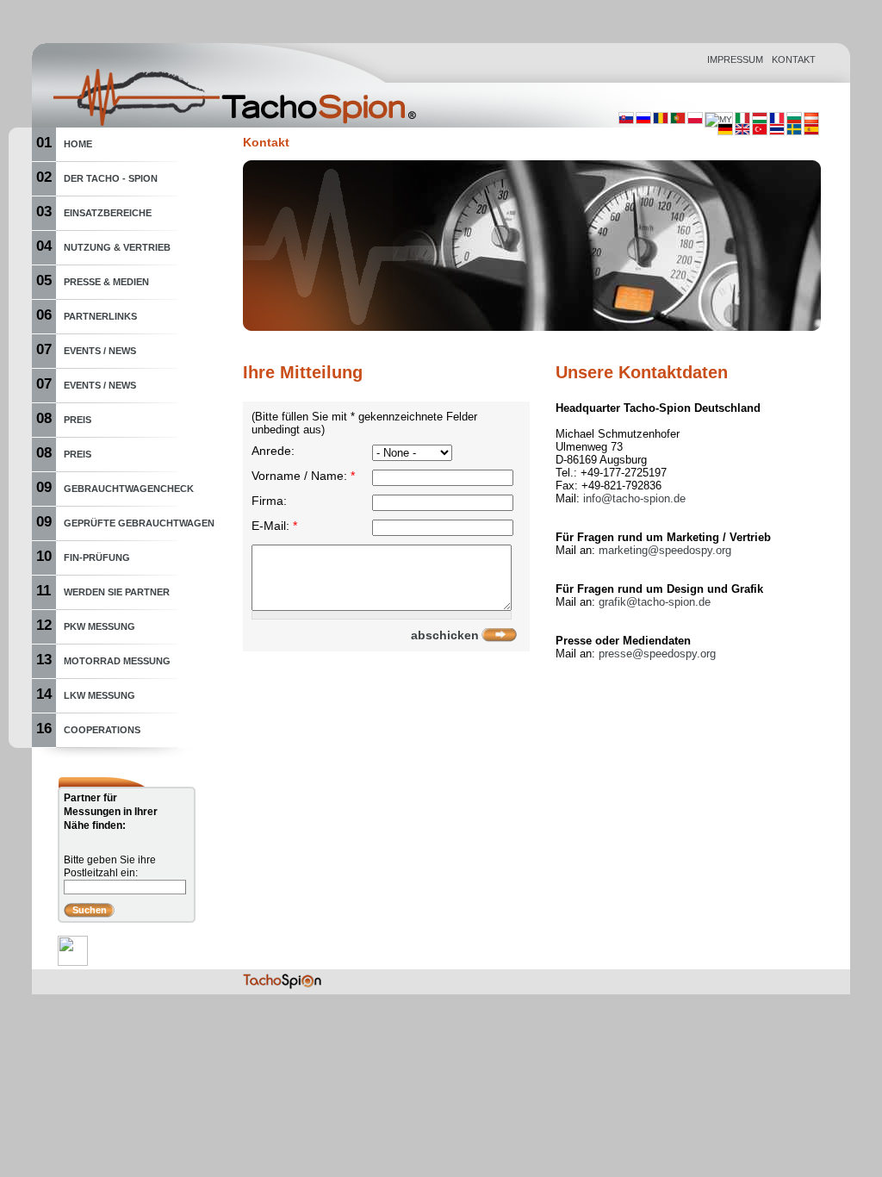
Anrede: (273, 451)
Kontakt (794, 59)
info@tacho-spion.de (634, 498)
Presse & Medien (106, 282)
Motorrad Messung (117, 661)
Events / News (100, 351)
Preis (77, 419)
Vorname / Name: (303, 476)
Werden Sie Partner (117, 592)
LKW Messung (99, 695)
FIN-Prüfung (97, 557)
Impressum (735, 59)
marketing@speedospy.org (665, 550)
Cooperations (102, 730)
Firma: (269, 501)
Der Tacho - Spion (111, 178)
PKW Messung (99, 626)
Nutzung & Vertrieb (117, 247)
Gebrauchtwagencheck (129, 488)
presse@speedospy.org (657, 653)
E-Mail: (274, 526)
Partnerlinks (100, 316)
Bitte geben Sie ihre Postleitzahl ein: (110, 866)
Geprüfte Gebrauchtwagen (139, 523)
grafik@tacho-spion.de (655, 601)
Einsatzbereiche (108, 213)
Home (78, 144)
